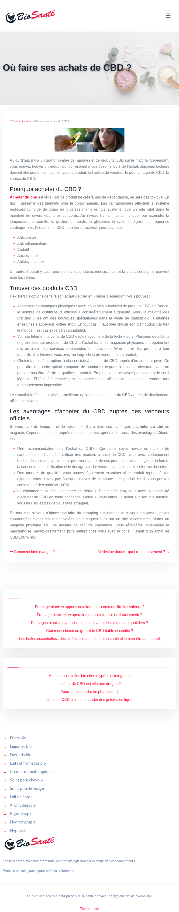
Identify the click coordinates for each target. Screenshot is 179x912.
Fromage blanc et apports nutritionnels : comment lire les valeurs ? (89, 607)
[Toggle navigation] (168, 15)
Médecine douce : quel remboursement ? (131, 552)
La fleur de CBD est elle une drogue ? (90, 684)
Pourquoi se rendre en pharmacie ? (89, 692)
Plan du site (89, 909)
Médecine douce (23, 121)
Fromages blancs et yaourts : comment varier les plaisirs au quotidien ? (89, 623)
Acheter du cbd (23, 197)
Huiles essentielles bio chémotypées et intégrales (90, 676)
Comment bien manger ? (34, 552)
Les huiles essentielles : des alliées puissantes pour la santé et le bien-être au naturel (89, 639)
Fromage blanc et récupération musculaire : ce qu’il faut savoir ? (89, 615)
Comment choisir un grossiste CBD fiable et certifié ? (89, 631)
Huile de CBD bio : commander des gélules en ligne (89, 700)
